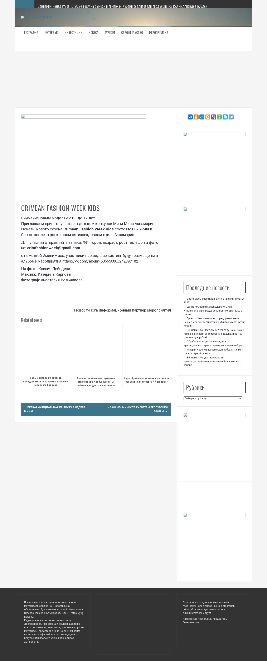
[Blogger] (207, 116)
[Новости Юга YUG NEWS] (36, 17)
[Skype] (225, 116)
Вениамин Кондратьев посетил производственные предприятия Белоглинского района (212, 361)
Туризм (110, 32)
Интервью (51, 32)
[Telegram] (231, 116)
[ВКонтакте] (190, 116)
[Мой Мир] (201, 116)
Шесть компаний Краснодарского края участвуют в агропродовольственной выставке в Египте (213, 310)
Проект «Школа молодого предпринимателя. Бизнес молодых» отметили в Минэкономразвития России (214, 322)
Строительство (132, 32)
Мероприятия (158, 32)
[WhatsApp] (219, 116)
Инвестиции (73, 32)
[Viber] (213, 116)
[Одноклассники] (196, 116)
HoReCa (93, 32)
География (31, 32)
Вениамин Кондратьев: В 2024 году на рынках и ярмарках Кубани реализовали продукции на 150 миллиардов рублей (122, 6)
